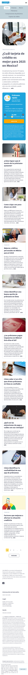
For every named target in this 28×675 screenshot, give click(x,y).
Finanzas (13, 8)
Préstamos (14, 11)
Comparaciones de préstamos (14, 14)
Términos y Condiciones (8, 603)
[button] (26, 2)
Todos (7, 8)
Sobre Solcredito (6, 595)
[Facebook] (3, 583)
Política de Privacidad (7, 601)
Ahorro (21, 8)
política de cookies (13, 670)
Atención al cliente (6, 613)
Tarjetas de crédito (14, 16)
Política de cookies (6, 604)
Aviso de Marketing (6, 606)
